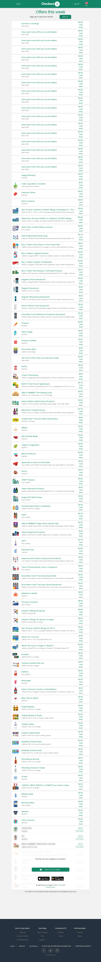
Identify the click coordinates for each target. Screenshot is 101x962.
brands (46, 892)
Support (42, 940)
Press (61, 936)
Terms (60, 885)
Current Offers (22, 936)
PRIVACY (22, 946)
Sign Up (65, 17)
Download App (22, 940)
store (74, 892)
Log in (76, 4)
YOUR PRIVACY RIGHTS (83, 946)
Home (18, 4)
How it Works (42, 932)
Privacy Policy (50, 887)
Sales (80, 936)
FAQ (42, 936)
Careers (61, 932)
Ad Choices (33, 946)
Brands (79, 932)
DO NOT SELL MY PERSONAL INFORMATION (56, 946)
